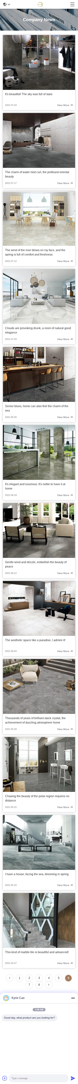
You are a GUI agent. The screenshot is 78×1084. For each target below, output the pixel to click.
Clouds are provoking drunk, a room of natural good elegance (38, 330)
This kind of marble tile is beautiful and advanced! (37, 952)
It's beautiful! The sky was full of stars (28, 94)
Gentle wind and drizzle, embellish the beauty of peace (36, 564)
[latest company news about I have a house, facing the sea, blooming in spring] (39, 868)
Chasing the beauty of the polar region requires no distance (37, 798)
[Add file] (4, 1078)
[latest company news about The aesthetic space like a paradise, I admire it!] (39, 634)
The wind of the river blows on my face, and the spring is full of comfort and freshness (35, 252)
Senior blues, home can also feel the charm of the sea (36, 408)
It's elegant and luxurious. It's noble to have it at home (35, 486)
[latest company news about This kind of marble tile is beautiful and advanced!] (39, 946)
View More (63, 105)
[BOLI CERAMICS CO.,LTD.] (40, 4)
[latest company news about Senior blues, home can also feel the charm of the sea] (39, 400)
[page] (9, 978)
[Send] (73, 1078)
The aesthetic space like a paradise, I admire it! (35, 640)
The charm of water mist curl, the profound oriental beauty (37, 174)
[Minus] (73, 998)
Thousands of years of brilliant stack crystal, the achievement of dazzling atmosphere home (35, 720)
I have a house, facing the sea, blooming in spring (37, 874)
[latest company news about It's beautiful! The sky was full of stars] (39, 88)
